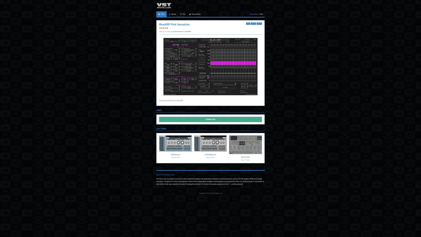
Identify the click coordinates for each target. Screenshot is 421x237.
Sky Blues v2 (175, 154)
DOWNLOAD (210, 119)
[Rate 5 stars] (167, 28)
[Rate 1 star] (160, 28)
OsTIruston (245, 157)
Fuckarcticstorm (178, 31)
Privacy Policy (196, 14)
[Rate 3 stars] (164, 28)
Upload (173, 14)
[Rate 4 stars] (165, 28)
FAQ (183, 14)
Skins (163, 14)
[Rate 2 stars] (162, 28)
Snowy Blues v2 (210, 154)
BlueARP (188, 31)
